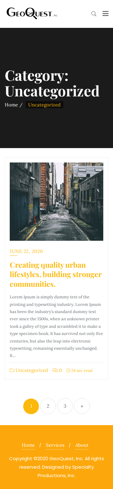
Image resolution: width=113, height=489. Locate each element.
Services (55, 445)
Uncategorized (31, 370)
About (82, 445)
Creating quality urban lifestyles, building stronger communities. (56, 274)
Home (11, 105)
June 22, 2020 (26, 251)
